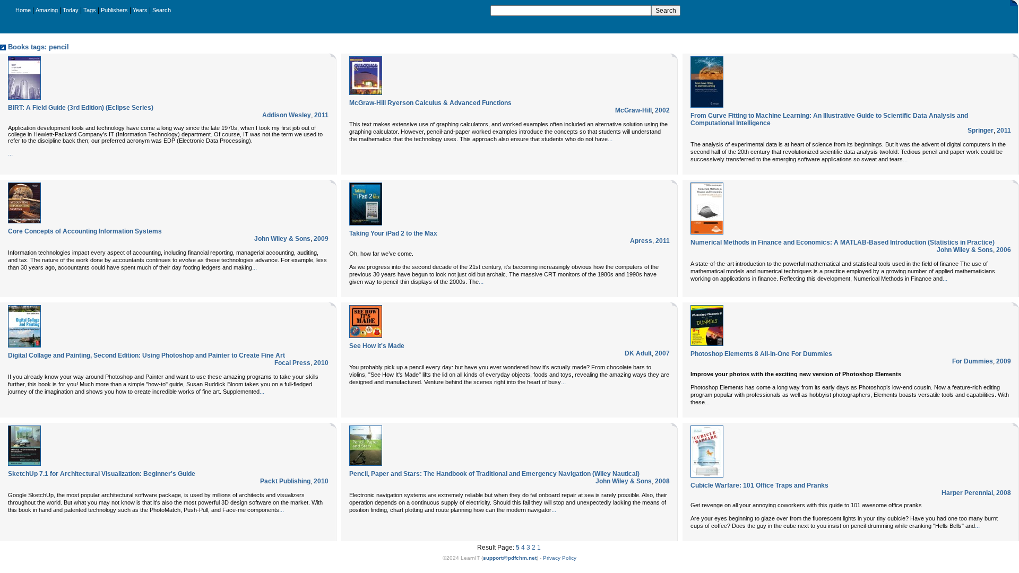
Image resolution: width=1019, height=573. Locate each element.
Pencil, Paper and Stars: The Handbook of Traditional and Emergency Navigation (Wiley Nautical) (494, 474)
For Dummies (972, 361)
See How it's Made (376, 346)
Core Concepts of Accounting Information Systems (85, 231)
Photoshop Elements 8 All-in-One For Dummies (761, 354)
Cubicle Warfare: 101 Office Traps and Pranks (759, 485)
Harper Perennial (967, 493)
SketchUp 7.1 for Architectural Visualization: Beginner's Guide (101, 474)
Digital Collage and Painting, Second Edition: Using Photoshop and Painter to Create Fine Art (146, 355)
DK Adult (638, 353)
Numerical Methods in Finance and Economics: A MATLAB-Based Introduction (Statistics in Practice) (842, 242)
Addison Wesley (286, 115)
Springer (981, 130)
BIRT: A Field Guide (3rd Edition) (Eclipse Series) (80, 107)
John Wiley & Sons (282, 238)
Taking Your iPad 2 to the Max (393, 233)
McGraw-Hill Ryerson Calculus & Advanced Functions (430, 103)
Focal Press (292, 363)
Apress (641, 241)
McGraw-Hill (633, 110)
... (10, 153)
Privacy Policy (559, 558)
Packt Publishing (285, 481)
